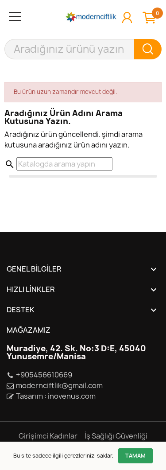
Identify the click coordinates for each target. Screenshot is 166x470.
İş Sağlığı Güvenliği (116, 436)
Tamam (135, 455)
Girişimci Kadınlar (48, 436)
